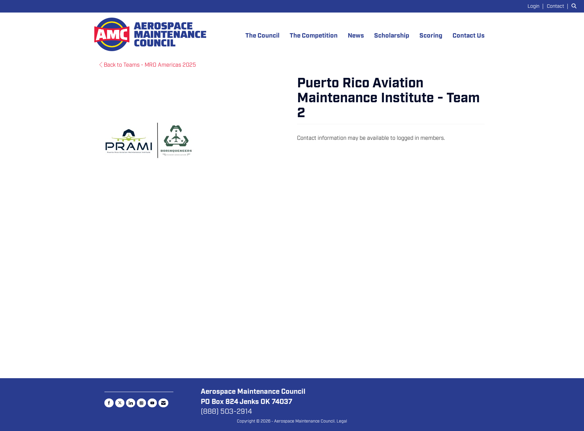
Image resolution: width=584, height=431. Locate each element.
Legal (342, 421)
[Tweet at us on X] (119, 402)
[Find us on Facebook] (109, 402)
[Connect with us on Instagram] (141, 402)
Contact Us (469, 35)
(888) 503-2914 (226, 411)
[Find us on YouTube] (152, 402)
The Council (262, 35)
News (356, 35)
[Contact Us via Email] (163, 402)
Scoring (430, 35)
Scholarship (391, 35)
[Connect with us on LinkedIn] (130, 402)
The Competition (314, 35)
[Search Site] (575, 6)
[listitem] (536, 6)
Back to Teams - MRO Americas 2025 (149, 65)
